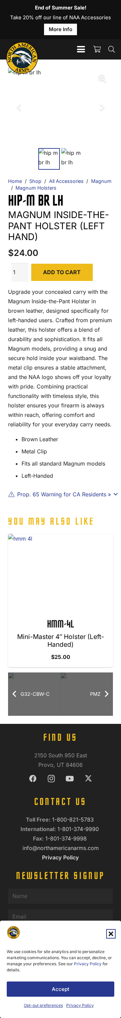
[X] (88, 779)
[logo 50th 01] (22, 49)
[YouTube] (70, 779)
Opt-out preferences (43, 1005)
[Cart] (96, 49)
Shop (35, 181)
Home (15, 181)
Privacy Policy (88, 963)
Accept (60, 989)
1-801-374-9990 (78, 829)
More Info (60, 29)
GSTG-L (66, 624)
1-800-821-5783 (73, 819)
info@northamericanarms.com (61, 848)
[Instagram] (51, 779)
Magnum (101, 181)
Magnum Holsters (35, 188)
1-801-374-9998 (66, 838)
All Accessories (66, 181)
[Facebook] (33, 779)
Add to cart (62, 272)
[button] (111, 933)
